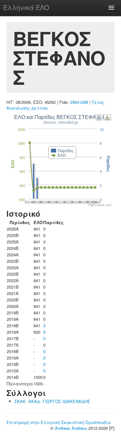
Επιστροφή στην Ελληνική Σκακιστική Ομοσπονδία (58, 422)
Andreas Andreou (71, 428)
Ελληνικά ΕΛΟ (26, 7)
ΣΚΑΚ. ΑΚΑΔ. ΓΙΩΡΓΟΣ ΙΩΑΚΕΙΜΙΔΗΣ (52, 401)
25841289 (79, 102)
